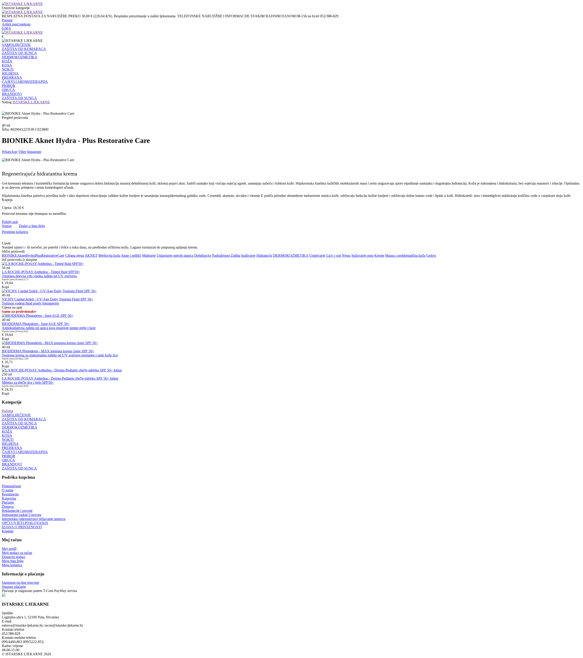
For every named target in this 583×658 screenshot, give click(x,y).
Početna (7, 411)
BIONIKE (9, 255)
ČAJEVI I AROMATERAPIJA (25, 82)
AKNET (91, 255)
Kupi (5, 287)
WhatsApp (9, 152)
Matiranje (149, 255)
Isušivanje (248, 255)
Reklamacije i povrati (17, 511)
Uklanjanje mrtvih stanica (175, 255)
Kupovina (9, 498)
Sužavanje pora (362, 255)
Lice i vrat (333, 255)
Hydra (30, 255)
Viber (22, 152)
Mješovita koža (109, 255)
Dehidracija (202, 255)
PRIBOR (8, 86)
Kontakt (7, 531)
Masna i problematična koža (405, 255)
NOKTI (7, 69)
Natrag (7, 102)
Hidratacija (264, 255)
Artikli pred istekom (16, 24)
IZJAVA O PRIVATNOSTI (22, 527)
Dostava (8, 506)
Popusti (7, 20)
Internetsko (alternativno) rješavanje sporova (33, 519)
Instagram (34, 152)
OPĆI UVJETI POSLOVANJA (25, 523)
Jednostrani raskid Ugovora (21, 515)
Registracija (10, 494)
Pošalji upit (10, 222)
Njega (346, 255)
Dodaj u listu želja (32, 226)
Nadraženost (221, 255)
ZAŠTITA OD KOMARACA (24, 49)
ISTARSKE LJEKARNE (31, 102)
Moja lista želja (12, 561)
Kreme (379, 255)
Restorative (49, 255)
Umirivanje (317, 255)
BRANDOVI (12, 94)
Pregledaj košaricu (15, 232)
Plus (38, 255)
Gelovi (431, 255)
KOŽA (7, 61)
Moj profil (9, 549)
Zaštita (235, 255)
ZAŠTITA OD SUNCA (19, 53)
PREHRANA (12, 77)
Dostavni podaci (13, 557)
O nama (7, 490)
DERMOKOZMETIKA (19, 57)
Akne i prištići (131, 255)
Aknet (21, 255)
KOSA (7, 65)
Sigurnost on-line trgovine (20, 582)
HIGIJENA (10, 73)
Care (60, 255)
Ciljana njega (74, 255)
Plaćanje (8, 502)
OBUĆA (8, 90)
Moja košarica (12, 565)
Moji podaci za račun (17, 553)
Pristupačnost (11, 486)
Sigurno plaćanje (14, 587)
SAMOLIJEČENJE (16, 45)
